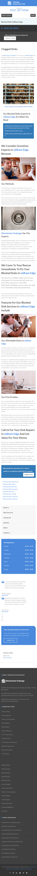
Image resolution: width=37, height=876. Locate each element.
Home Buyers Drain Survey (9, 742)
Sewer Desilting (6, 784)
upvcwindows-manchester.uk (10, 838)
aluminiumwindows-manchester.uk (12, 830)
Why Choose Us (8, 512)
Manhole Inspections (8, 746)
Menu (33, 15)
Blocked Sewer (6, 773)
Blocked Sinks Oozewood (11, 496)
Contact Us (28, 474)
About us (6, 507)
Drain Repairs (5, 727)
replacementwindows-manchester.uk (12, 841)
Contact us (6, 533)
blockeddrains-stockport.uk (9, 857)
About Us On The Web (25, 869)
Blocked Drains (6, 769)
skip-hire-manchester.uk (9, 826)
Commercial (7, 518)
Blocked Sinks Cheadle (10, 494)
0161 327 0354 (11, 28)
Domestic (6, 523)
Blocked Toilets (6, 780)
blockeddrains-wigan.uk (8, 853)
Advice (5, 528)
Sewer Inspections (7, 788)
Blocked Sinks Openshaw (11, 499)
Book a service (6, 15)
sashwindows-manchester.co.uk (11, 822)
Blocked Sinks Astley (9, 484)
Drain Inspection (6, 715)
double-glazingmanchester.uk (10, 834)
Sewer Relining (6, 796)
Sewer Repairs (6, 799)
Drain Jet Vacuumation (8, 719)
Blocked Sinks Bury (9, 491)
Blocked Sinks (6, 776)
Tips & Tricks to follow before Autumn (18, 106)
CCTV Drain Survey (7, 734)
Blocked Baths (6, 765)
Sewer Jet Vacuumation (9, 792)
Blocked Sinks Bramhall (10, 487)
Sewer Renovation (7, 803)
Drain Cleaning (6, 711)
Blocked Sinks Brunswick (10, 489)
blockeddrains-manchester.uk (10, 845)
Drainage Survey (6, 738)
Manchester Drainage (15, 681)
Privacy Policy (15, 869)
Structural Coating (7, 750)
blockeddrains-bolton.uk (8, 849)
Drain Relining (5, 723)
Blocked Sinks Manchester (11, 482)
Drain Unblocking (6, 731)
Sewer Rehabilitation (7, 807)
